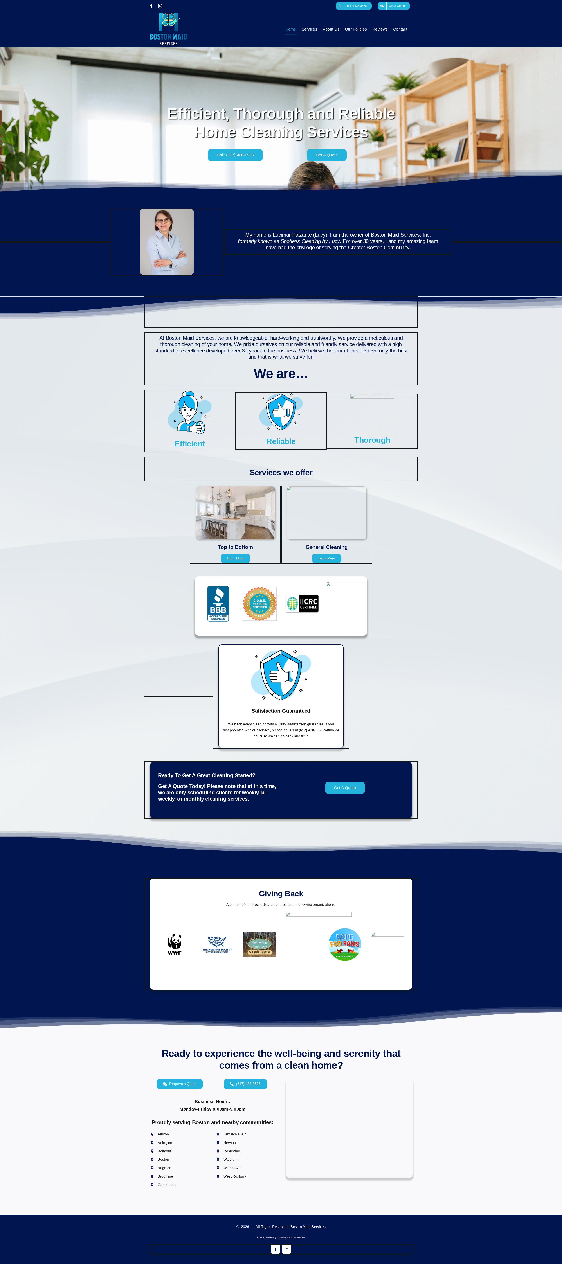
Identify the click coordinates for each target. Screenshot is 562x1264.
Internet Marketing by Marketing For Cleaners (281, 1237)
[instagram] (286, 1249)
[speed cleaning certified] (348, 583)
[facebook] (275, 1249)
